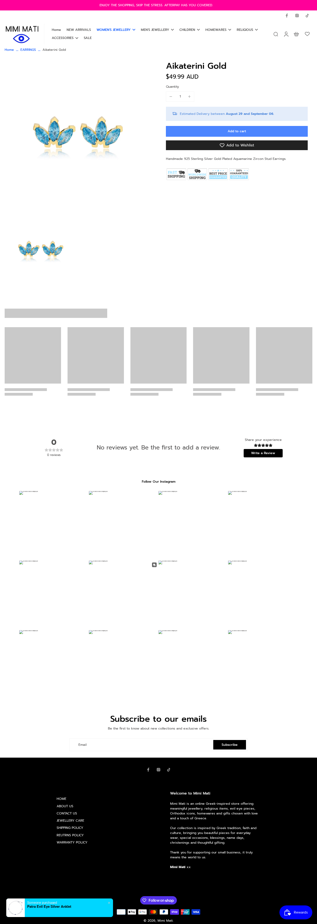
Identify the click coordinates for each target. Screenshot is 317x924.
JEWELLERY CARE (70, 820)
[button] (237, 131)
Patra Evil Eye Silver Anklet (49, 906)
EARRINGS (28, 49)
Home (9, 49)
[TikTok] (307, 15)
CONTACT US (67, 813)
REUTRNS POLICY (70, 835)
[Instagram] (297, 15)
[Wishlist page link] (307, 34)
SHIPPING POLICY (70, 828)
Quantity (172, 86)
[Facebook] (287, 15)
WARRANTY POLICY (72, 842)
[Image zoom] (78, 135)
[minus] (170, 96)
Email (82, 745)
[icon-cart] (296, 34)
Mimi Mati (165, 920)
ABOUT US (65, 806)
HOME (61, 799)
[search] (276, 34)
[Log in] (286, 33)
